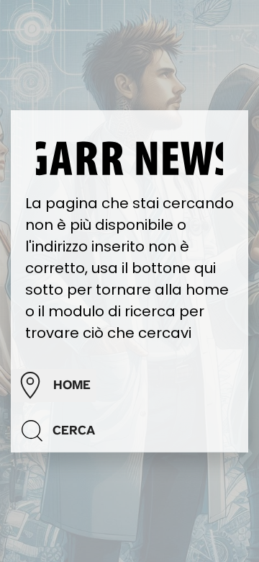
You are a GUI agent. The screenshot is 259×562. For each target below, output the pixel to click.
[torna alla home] (129, 157)
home (72, 384)
